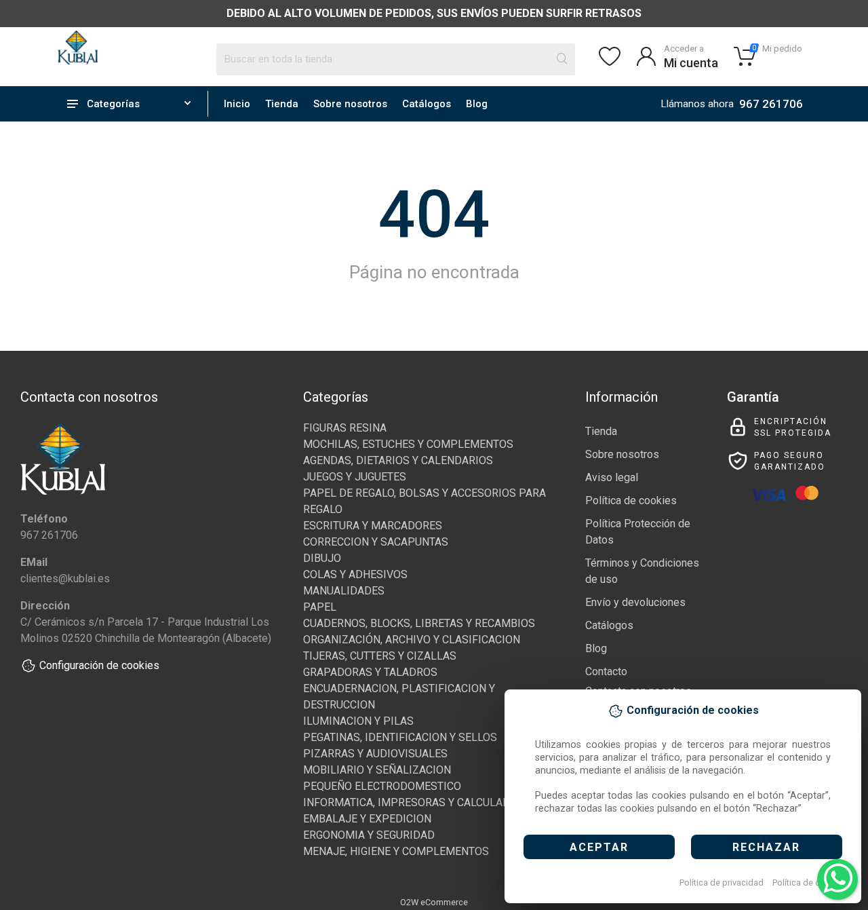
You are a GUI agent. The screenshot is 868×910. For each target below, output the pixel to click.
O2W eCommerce (434, 902)
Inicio (237, 104)
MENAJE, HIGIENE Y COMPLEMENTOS (396, 851)
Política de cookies (809, 882)
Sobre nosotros (350, 104)
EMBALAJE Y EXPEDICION (367, 818)
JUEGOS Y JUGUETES (354, 476)
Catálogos (426, 104)
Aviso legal (611, 477)
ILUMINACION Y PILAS (358, 721)
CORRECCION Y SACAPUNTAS (375, 541)
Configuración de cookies (99, 665)
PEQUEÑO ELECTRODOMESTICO (382, 786)
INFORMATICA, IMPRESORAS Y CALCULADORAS (420, 802)
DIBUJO (322, 558)
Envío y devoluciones (635, 602)
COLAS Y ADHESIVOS (355, 574)
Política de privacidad (721, 882)
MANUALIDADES (343, 590)
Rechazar (766, 847)
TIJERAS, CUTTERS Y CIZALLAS (379, 655)
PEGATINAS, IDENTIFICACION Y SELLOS (400, 737)
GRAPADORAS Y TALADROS (370, 672)
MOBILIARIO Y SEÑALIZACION (377, 769)
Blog (477, 104)
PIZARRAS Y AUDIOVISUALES (375, 753)
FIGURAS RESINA (345, 427)
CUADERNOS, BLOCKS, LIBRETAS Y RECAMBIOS (419, 623)
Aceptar (599, 847)
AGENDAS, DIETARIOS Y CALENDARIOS (398, 460)
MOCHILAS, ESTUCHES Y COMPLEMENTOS (408, 444)
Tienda (281, 104)
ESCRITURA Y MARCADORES (372, 525)
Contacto (606, 671)
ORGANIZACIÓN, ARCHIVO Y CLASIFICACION (411, 639)
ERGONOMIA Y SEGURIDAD (369, 835)
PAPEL (319, 607)
